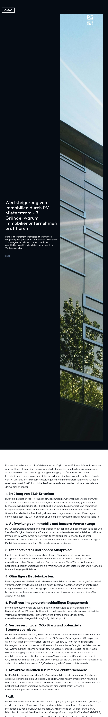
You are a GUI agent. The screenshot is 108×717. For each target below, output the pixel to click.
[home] (9, 10)
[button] (104, 10)
